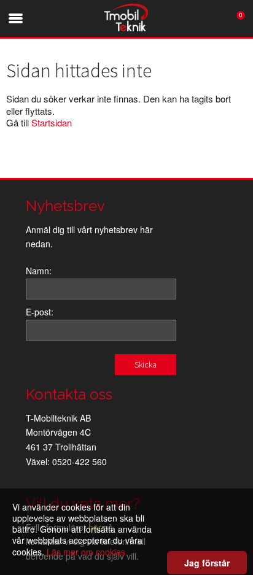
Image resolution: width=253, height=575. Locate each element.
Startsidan (51, 122)
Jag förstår (207, 563)
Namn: (39, 270)
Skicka (145, 364)
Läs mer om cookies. (87, 552)
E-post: (39, 312)
